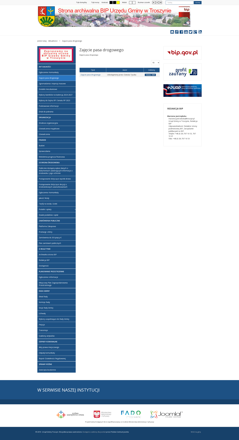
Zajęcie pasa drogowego (91, 74)
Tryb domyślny (81, 2)
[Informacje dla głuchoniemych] (178, 33)
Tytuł (93, 70)
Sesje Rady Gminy (46, 308)
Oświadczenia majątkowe (49, 128)
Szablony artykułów (47, 336)
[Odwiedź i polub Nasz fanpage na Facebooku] (182, 33)
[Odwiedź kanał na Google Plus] (195, 33)
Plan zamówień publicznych (50, 243)
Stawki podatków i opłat (48, 215)
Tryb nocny (95, 2)
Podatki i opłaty (45, 209)
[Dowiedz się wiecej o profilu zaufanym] (182, 72)
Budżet (42, 145)
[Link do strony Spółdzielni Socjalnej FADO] (131, 414)
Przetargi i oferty (45, 232)
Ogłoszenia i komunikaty (49, 72)
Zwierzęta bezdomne (47, 370)
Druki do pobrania (46, 111)
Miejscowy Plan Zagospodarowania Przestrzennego (53, 284)
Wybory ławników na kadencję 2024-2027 (55, 95)
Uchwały (42, 313)
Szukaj (197, 2)
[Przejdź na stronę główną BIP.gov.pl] (182, 53)
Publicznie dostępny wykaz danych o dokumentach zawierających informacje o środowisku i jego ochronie (56, 170)
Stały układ (130, 2)
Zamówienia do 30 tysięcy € (50, 237)
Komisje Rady (44, 302)
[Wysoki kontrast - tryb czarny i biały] (111, 2)
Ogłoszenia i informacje (48, 277)
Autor (125, 70)
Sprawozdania (44, 151)
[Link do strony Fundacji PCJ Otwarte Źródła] (166, 414)
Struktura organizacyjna (48, 123)
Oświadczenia (44, 134)
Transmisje (43, 330)
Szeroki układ (133, 2)
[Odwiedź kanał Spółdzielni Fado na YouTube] (187, 33)
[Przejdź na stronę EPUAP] (182, 90)
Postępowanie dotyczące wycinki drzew (55, 179)
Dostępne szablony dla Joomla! (94, 432)
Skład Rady (43, 296)
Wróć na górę (196, 432)
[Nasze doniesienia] (199, 33)
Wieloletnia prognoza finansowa (52, 157)
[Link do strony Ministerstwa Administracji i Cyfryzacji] (102, 414)
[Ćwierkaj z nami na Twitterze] (191, 33)
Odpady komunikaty (47, 353)
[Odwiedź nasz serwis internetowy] (173, 33)
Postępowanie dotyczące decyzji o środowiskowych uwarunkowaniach (53, 185)
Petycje (42, 324)
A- (154, 2)
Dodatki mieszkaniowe (48, 89)
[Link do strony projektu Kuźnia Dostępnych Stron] (70, 414)
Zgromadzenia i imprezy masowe (52, 83)
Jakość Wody (44, 198)
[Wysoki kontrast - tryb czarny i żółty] (114, 2)
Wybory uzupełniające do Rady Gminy (54, 319)
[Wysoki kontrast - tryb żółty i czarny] (118, 2)
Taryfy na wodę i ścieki (48, 204)
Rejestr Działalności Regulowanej (52, 358)
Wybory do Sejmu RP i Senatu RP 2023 (54, 100)
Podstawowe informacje (49, 106)
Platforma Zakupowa (47, 226)
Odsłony (151, 70)
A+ (161, 2)
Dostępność (44, 266)
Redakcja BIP (44, 260)
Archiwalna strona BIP (48, 254)
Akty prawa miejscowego (49, 347)
